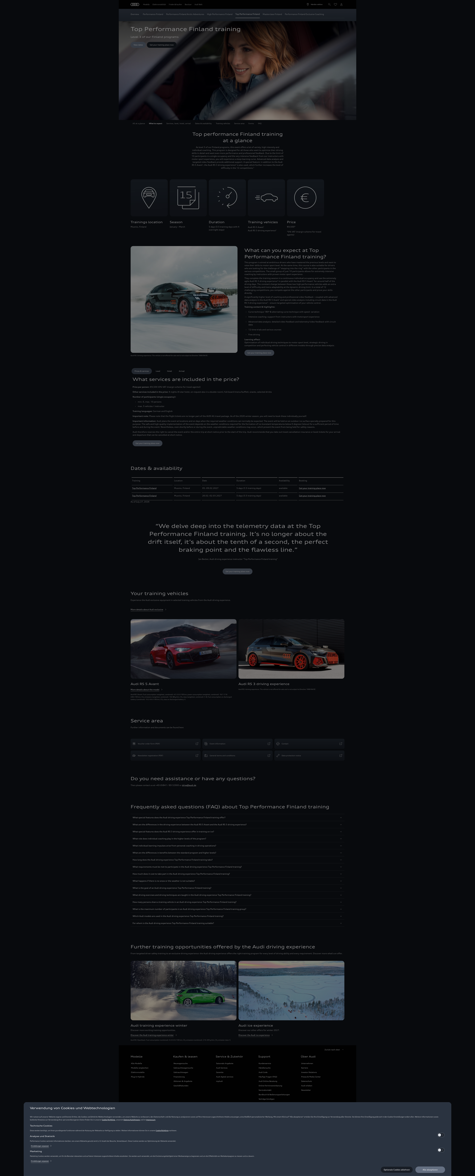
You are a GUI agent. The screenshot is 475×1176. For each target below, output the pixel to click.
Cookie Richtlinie (108, 1120)
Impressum (150, 1120)
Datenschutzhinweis (132, 1120)
